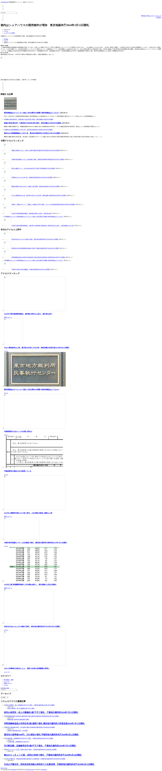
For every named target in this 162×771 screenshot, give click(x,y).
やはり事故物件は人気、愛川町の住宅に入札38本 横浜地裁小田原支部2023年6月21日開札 (39, 195)
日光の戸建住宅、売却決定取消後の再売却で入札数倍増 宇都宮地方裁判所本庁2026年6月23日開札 (49, 764)
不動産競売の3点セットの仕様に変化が (18, 431)
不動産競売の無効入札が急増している (17, 471)
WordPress (44, 769)
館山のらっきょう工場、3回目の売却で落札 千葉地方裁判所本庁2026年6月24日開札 (43, 755)
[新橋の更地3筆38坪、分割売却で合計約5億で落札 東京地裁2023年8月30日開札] (28, 119)
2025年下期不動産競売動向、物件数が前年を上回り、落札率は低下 (32, 213)
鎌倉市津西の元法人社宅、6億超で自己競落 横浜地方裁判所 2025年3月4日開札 (36, 186)
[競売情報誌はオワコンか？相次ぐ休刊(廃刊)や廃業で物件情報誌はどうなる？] (10, 109)
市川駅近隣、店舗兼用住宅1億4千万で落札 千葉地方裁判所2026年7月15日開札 (40, 746)
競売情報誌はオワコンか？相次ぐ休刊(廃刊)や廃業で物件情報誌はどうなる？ (32, 113)
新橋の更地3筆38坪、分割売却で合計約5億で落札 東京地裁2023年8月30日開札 (32, 123)
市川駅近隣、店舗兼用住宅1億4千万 (18, 741)
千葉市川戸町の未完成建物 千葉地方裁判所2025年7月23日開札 (31, 269)
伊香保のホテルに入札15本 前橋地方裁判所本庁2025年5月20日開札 (32, 177)
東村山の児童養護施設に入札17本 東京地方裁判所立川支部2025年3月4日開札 (32, 133)
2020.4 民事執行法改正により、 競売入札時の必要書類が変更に (27, 668)
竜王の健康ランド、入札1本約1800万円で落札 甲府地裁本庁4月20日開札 (33, 168)
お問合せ (158, 17)
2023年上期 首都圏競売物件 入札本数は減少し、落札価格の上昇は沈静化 (30, 584)
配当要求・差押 (9, 679)
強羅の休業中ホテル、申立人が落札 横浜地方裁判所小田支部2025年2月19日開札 (36, 150)
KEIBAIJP (14, 769)
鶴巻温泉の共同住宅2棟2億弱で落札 (18, 719)
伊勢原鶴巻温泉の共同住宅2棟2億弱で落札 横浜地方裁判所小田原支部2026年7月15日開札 (38, 257)
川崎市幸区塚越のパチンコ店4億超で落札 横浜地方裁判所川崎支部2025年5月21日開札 (38, 159)
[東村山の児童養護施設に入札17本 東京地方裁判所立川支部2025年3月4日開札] (28, 129)
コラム (6, 31)
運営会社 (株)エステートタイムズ (151, 15)
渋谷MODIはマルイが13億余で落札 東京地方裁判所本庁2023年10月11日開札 (35, 239)
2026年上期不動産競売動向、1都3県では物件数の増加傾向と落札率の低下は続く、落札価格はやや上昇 (43, 225)
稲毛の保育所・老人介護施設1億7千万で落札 (20, 708)
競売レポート (8, 317)
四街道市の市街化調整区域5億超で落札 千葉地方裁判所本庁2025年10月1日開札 (35, 248)
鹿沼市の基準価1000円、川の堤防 (17, 730)
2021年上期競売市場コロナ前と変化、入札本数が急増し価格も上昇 (28, 513)
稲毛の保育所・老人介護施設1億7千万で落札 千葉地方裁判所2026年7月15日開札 (41, 712)
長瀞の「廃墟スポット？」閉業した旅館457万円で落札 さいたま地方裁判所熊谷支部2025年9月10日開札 (43, 204)
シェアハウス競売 (9, 33)
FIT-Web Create (29, 769)
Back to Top (4, 768)
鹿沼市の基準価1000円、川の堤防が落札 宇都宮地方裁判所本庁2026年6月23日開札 (41, 734)
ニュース (6, 672)
